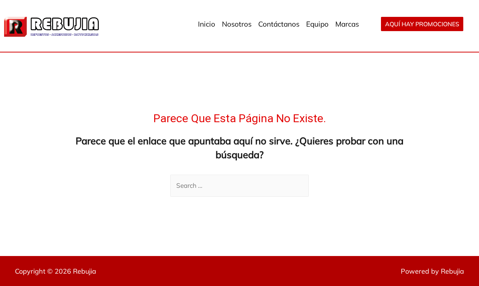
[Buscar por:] (239, 185)
